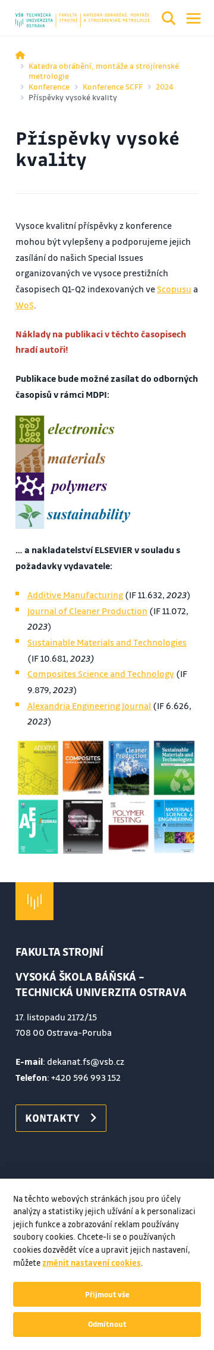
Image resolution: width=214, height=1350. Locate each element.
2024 (165, 86)
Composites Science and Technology (100, 673)
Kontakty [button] (52, 1117)
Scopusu (174, 289)
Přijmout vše (107, 1294)
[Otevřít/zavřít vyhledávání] (169, 20)
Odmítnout (107, 1324)
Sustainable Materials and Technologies (107, 642)
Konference (49, 86)
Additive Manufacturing (75, 595)
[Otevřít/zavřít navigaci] (193, 18)
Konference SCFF (113, 86)
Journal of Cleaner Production (87, 611)
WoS (24, 305)
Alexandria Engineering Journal (89, 705)
